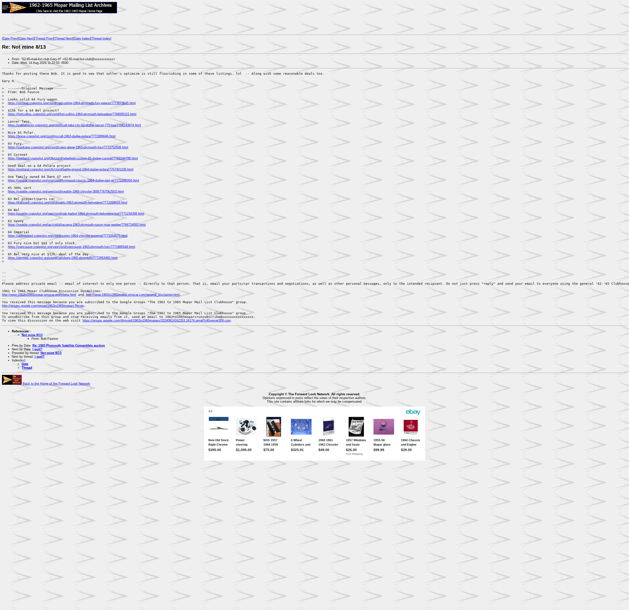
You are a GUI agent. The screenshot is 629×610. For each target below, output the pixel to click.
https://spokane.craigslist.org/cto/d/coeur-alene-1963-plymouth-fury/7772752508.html (68, 147)
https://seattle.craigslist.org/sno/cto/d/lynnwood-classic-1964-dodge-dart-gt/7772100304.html (73, 180)
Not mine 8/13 (32, 335)
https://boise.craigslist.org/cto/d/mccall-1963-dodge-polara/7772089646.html (61, 136)
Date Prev (10, 38)
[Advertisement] (59, 23)
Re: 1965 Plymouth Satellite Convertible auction (68, 345)
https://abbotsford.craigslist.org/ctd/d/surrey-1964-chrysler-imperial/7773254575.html (68, 236)
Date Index (82, 38)
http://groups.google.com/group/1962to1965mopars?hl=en (43, 306)
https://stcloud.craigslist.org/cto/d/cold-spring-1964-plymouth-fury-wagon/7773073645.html (72, 103)
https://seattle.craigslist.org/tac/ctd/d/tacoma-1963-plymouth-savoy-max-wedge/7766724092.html (77, 225)
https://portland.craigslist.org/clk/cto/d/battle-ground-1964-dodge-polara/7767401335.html (70, 169)
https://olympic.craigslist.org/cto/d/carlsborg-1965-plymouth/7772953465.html (62, 258)
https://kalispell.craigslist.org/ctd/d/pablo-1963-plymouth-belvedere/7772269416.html (67, 202)
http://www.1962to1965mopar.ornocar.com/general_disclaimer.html (133, 295)
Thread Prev (44, 38)
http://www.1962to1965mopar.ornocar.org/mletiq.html (39, 295)
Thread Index (101, 38)
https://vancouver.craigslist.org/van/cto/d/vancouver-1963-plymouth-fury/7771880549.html (71, 247)
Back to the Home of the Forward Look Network (56, 383)
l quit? (37, 349)
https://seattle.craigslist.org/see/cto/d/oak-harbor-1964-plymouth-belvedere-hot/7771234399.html (76, 213)
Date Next (26, 38)
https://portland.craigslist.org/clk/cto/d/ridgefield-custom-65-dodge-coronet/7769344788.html (73, 158)
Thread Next (63, 38)
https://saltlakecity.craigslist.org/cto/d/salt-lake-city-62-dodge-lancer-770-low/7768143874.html (74, 125)
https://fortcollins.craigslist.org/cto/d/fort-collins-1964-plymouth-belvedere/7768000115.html (72, 114)
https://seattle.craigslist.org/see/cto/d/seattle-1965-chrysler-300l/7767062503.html (66, 191)
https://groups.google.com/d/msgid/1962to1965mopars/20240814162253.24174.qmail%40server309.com (157, 320)
